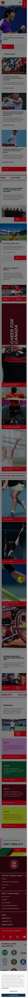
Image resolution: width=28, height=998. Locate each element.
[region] (13, 984)
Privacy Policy (5, 988)
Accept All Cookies (13, 995)
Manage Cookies (13, 991)
